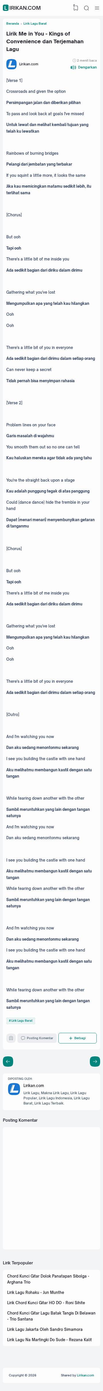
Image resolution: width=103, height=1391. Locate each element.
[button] (83, 67)
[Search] (86, 8)
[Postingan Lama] (8, 1061)
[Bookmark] (11, 1039)
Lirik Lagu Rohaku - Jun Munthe (35, 1292)
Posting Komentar (40, 1038)
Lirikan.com (22, 8)
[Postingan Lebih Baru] (95, 1061)
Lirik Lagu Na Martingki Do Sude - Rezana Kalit (49, 1339)
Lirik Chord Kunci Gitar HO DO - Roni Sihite (46, 1302)
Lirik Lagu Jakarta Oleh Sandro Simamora (45, 1329)
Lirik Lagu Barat (22, 1020)
